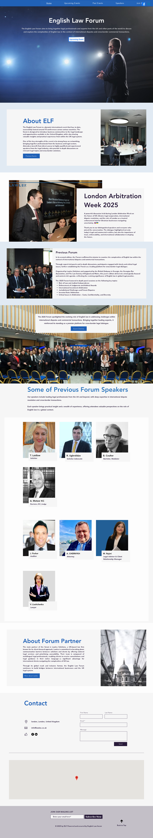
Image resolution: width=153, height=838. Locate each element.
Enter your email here (46, 418)
